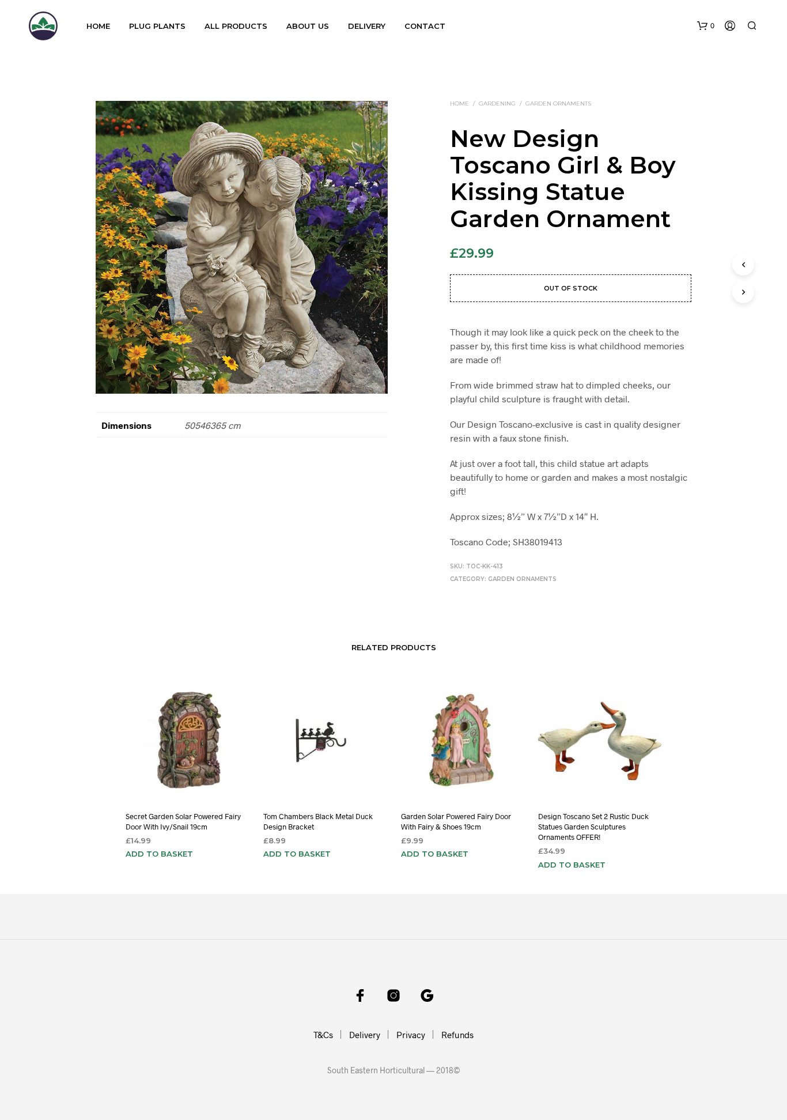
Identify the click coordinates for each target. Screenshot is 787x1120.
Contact (424, 26)
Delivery (366, 26)
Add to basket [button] (159, 853)
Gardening (497, 103)
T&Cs (323, 1035)
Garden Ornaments (558, 103)
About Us (307, 26)
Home (98, 26)
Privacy (410, 1035)
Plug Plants (157, 26)
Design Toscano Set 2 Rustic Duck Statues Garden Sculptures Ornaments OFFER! (593, 827)
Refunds (457, 1035)
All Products (236, 26)
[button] (705, 26)
